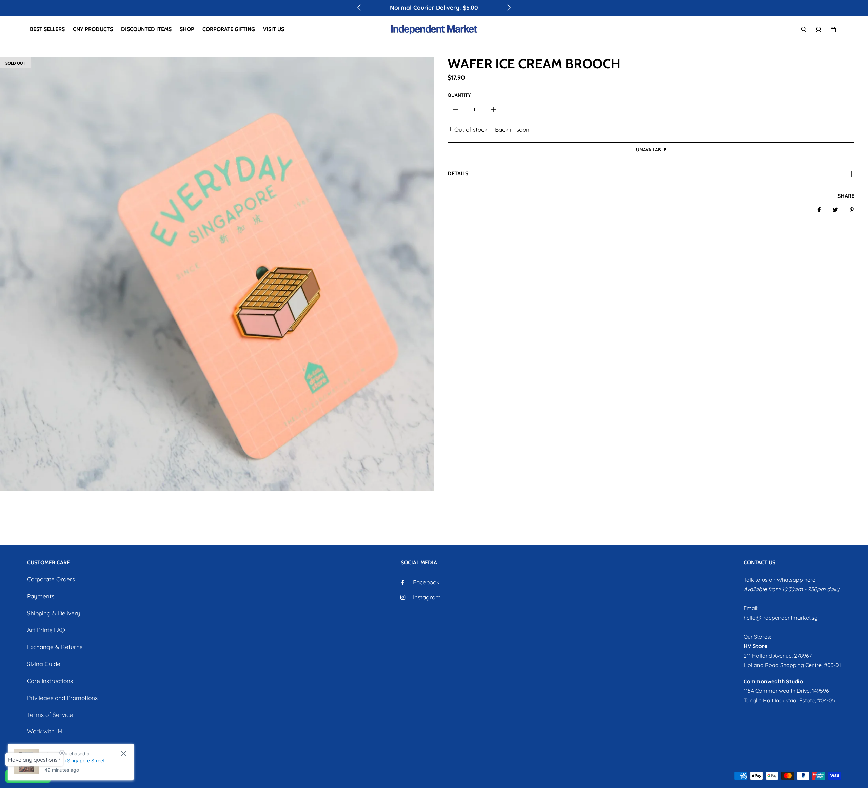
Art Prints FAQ (46, 630)
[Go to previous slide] (359, 7)
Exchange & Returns (54, 646)
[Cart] (833, 29)
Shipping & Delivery (53, 613)
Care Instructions (50, 680)
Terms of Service (50, 714)
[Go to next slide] (508, 7)
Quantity (459, 95)
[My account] (818, 29)
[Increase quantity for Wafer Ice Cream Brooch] (493, 109)
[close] (123, 753)
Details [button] (458, 173)
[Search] (803, 29)
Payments (40, 596)
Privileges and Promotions (62, 697)
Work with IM (44, 731)
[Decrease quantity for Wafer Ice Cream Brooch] (455, 109)
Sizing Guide (43, 663)
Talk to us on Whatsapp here (779, 579)
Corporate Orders (51, 579)
